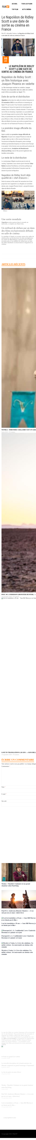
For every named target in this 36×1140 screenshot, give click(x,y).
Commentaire (6, 766)
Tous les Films (26, 4)
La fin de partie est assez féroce (11, 1072)
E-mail (4, 794)
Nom (3, 787)
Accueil (14, 4)
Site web (4, 801)
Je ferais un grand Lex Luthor (11, 1056)
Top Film (15, 9)
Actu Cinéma (26, 9)
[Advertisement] (18, 839)
